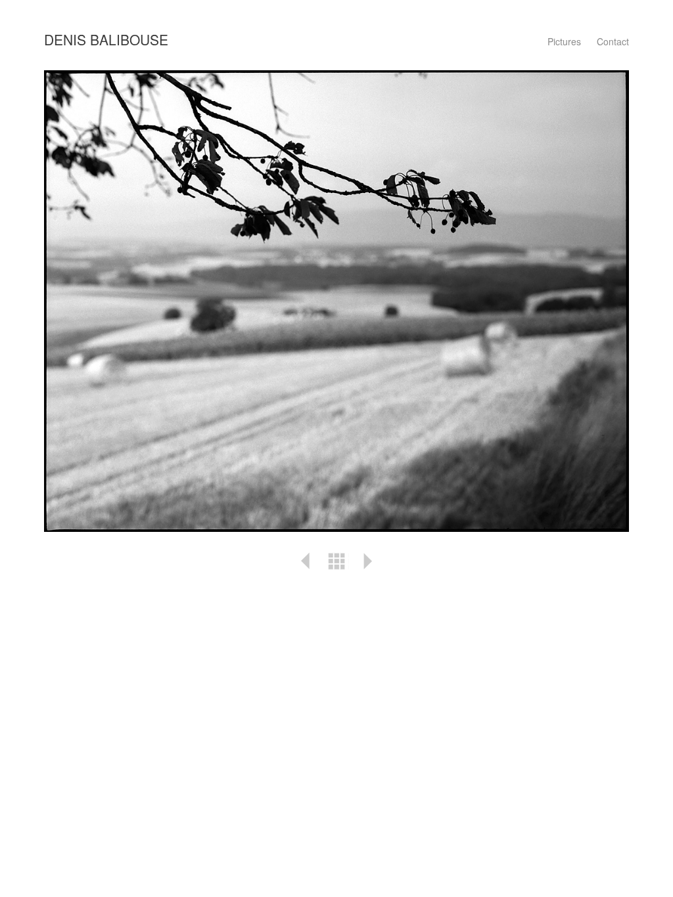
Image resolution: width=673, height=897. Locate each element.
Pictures (564, 41)
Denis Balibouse (106, 39)
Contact (613, 41)
